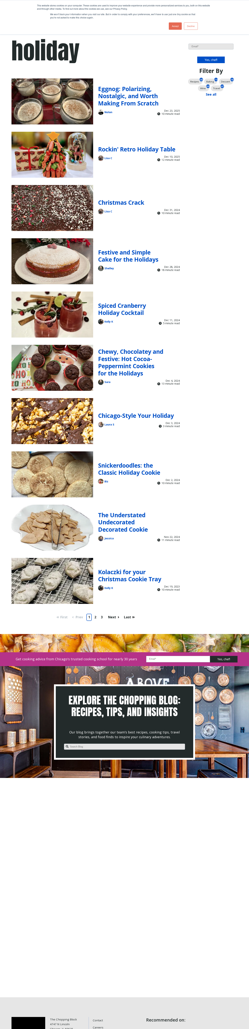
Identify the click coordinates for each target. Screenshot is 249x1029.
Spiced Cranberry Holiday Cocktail (122, 309)
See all (211, 94)
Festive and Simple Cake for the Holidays (128, 255)
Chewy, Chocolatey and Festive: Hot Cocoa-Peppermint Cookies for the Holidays (130, 362)
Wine (204, 87)
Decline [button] (191, 26)
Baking (211, 81)
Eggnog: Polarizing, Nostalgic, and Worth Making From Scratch (128, 96)
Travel (218, 87)
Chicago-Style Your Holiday (136, 415)
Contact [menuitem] (98, 1020)
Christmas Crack (121, 202)
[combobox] (124, 747)
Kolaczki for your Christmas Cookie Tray (129, 575)
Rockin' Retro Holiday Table (136, 149)
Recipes (196, 81)
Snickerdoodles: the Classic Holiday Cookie (129, 469)
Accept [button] (175, 26)
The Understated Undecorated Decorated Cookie (123, 522)
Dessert (227, 81)
